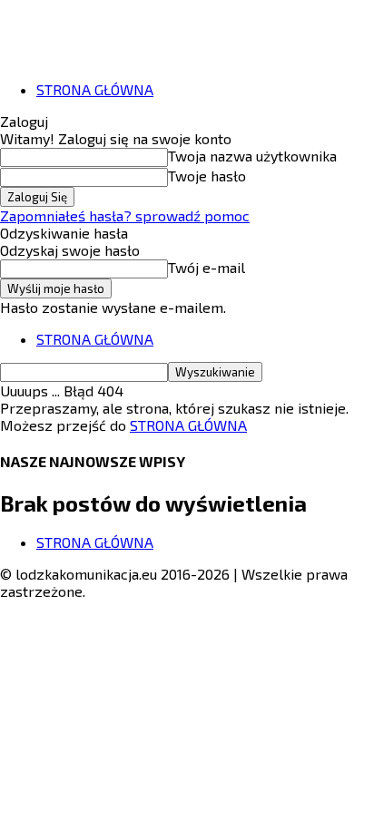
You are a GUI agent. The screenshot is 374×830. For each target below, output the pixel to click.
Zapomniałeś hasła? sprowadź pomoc (125, 215)
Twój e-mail (206, 267)
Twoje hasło (207, 175)
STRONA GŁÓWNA (94, 89)
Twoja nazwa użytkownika (252, 155)
